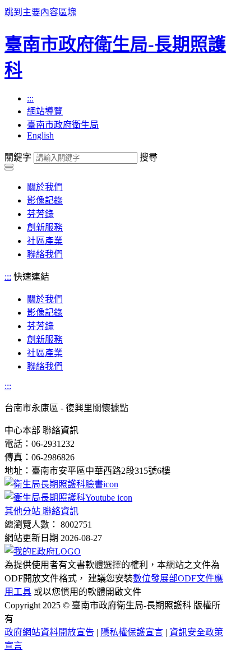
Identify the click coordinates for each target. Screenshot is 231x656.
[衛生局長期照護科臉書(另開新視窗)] (61, 484)
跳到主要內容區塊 (40, 12)
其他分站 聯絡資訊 (41, 511)
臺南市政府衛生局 (63, 125)
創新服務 (45, 227)
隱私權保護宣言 (131, 632)
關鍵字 (17, 157)
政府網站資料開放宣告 (49, 632)
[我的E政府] (42, 551)
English (40, 135)
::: (30, 98)
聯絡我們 (45, 254)
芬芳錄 (40, 214)
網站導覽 (45, 111)
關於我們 (45, 187)
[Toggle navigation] (8, 165)
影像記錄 (45, 200)
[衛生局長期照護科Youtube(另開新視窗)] (68, 497)
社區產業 (45, 241)
